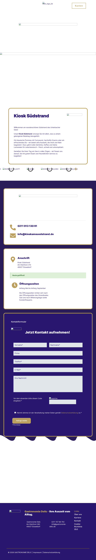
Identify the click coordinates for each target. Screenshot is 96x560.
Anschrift (24, 258)
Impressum (37, 552)
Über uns (78, 514)
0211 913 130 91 (27, 226)
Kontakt (77, 521)
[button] (75, 169)
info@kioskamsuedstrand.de (36, 234)
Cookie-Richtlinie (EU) (78, 526)
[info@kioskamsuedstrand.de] (13, 236)
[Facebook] (27, 536)
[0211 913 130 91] (13, 227)
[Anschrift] (13, 259)
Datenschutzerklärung (69, 413)
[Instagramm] (34, 536)
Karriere (77, 518)
